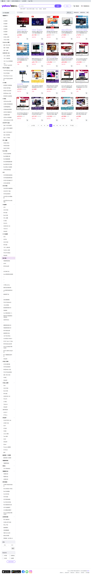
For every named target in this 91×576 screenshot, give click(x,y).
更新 (88, 570)
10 (47, 125)
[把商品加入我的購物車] (27, 39)
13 (57, 125)
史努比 (40, 8)
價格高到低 (82, 12)
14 (60, 125)
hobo (37, 8)
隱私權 (82, 572)
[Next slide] (28, 22)
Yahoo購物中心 (9, 6)
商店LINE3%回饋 (30, 8)
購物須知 (72, 572)
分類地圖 (87, 572)
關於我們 (67, 572)
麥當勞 (44, 8)
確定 (13, 548)
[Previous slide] (17, 22)
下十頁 (71, 125)
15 (63, 125)
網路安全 (78, 572)
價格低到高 (76, 12)
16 (66, 125)
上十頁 (33, 125)
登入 (67, 6)
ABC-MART (23, 8)
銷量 (87, 12)
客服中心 (62, 572)
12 (54, 125)
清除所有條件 (11, 561)
